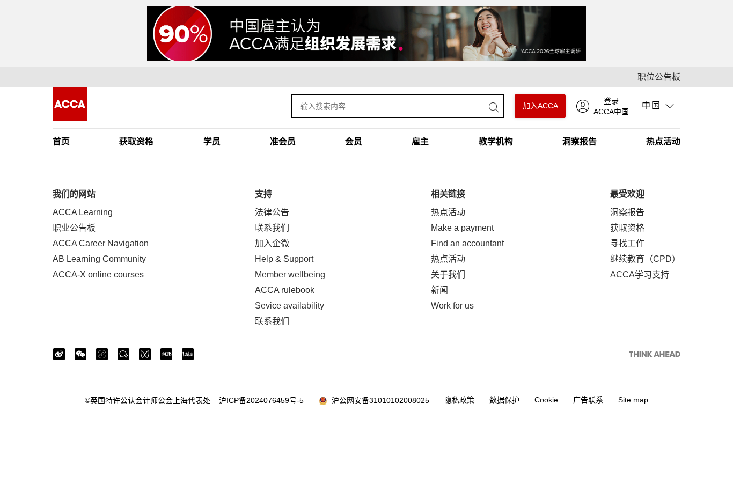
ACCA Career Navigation (101, 243)
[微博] (59, 354)
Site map (633, 399)
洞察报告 (579, 141)
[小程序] (102, 354)
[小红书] (166, 354)
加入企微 (272, 243)
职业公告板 (74, 227)
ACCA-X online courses (98, 274)
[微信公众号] (80, 354)
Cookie (546, 399)
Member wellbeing (290, 274)
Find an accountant (467, 243)
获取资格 (136, 141)
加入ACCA (540, 105)
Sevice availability (289, 305)
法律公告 (272, 212)
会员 (353, 141)
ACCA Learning (83, 212)
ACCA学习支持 (639, 274)
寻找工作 (627, 243)
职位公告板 (658, 77)
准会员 (283, 141)
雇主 (420, 141)
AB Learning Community (99, 258)
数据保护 (504, 399)
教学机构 (496, 141)
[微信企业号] (123, 354)
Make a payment (462, 227)
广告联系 (588, 399)
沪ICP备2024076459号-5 (194, 400)
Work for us (452, 305)
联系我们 (272, 227)
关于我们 (448, 274)
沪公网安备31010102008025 (378, 400)
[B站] (187, 354)
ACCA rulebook (284, 290)
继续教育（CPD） (645, 258)
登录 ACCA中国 (611, 106)
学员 (212, 141)
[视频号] (144, 354)
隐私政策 (459, 399)
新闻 (439, 290)
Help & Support (284, 258)
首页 (61, 141)
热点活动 (663, 141)
